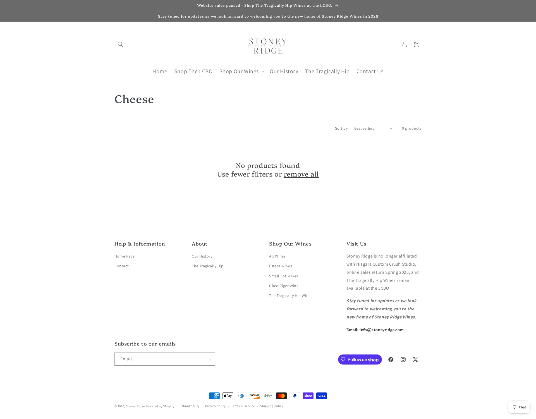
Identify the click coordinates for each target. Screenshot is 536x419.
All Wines (277, 256)
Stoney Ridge (135, 406)
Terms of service (243, 406)
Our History (202, 256)
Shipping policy (271, 406)
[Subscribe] (208, 359)
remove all (301, 173)
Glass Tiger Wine (284, 285)
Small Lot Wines (283, 275)
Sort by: (341, 128)
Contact (121, 265)
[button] (120, 44)
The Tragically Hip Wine (290, 295)
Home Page (124, 256)
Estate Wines (280, 265)
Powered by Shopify (160, 406)
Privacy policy (215, 406)
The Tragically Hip (208, 265)
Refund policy (190, 406)
